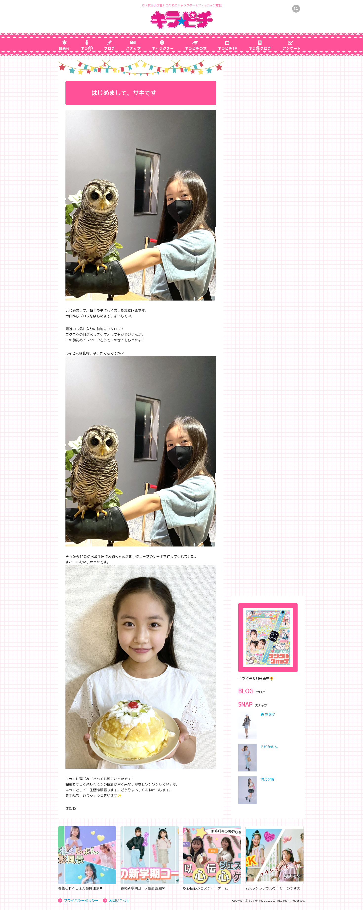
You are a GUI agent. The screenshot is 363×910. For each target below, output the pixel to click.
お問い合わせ (119, 900)
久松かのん (269, 746)
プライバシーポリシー (81, 900)
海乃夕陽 (267, 779)
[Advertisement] (268, 556)
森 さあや (268, 714)
